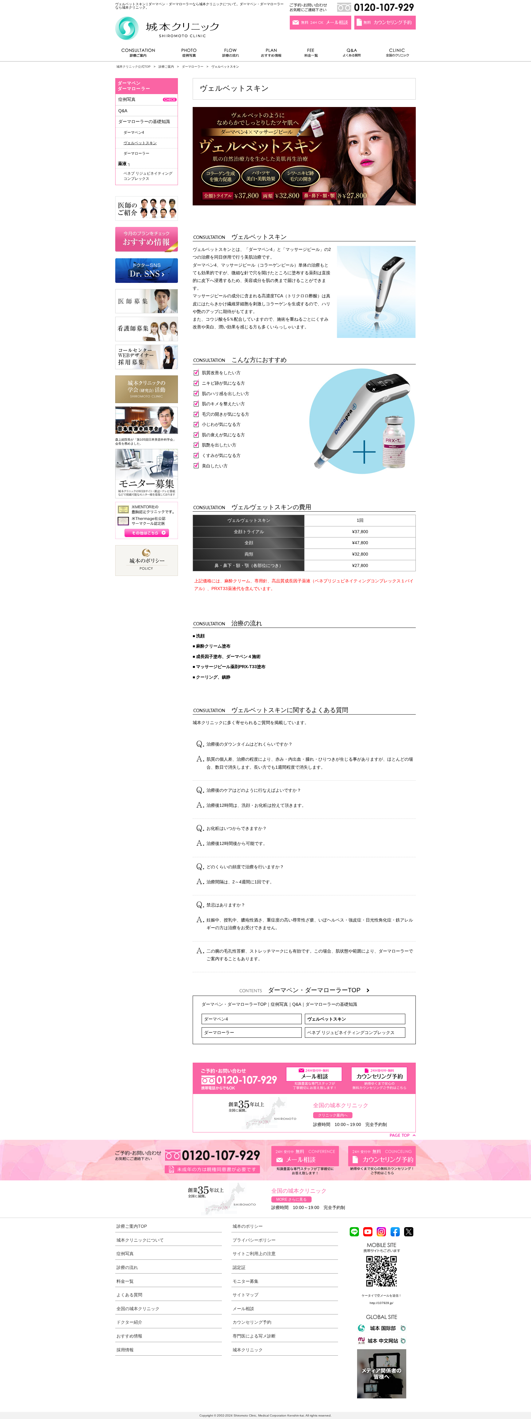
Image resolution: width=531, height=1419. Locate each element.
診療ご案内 (141, 54)
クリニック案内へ (333, 1115)
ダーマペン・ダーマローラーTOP (317, 990)
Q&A (296, 1004)
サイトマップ (245, 1294)
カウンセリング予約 (252, 1322)
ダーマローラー (192, 66)
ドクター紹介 (129, 1322)
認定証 (239, 1267)
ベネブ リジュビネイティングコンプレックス (351, 1032)
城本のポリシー (248, 1226)
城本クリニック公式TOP (133, 66)
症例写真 (189, 54)
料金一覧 (311, 54)
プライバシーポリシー (254, 1240)
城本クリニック (248, 1349)
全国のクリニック (395, 54)
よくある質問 (352, 54)
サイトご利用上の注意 (254, 1253)
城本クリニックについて (140, 1240)
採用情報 (125, 1349)
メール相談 (243, 1308)
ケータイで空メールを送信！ (382, 1295)
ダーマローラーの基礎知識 (331, 1004)
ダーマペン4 (216, 1019)
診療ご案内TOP (131, 1226)
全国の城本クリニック (137, 1308)
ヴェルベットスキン (326, 1019)
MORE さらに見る (291, 1199)
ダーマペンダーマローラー (134, 86)
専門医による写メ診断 (254, 1336)
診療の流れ (230, 54)
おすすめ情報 (271, 54)
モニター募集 (245, 1281)
